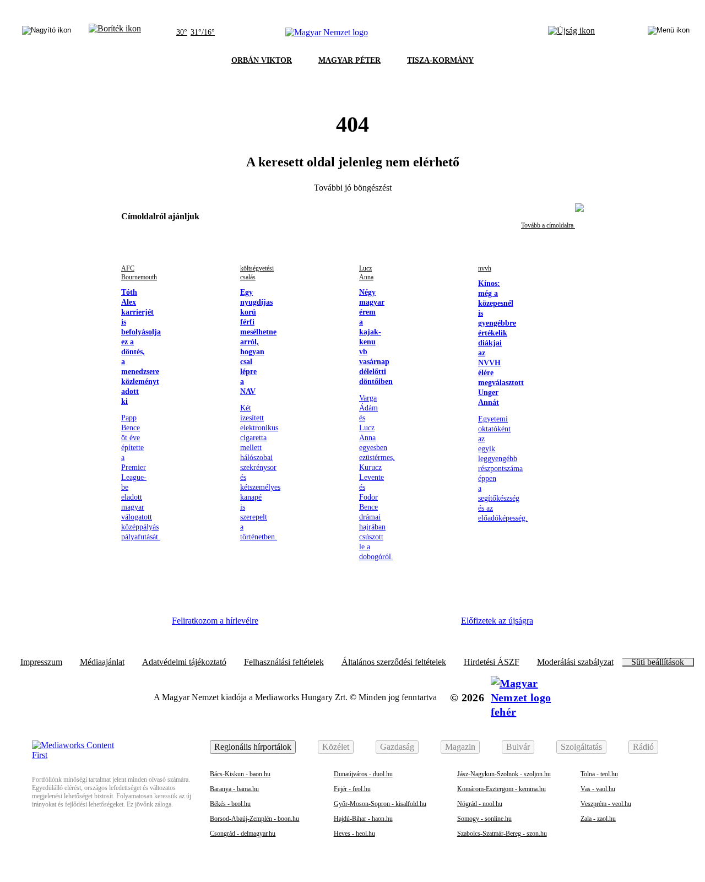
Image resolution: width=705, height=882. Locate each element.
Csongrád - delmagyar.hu (242, 833)
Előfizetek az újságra (497, 620)
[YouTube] (405, 625)
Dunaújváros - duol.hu (363, 774)
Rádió (643, 746)
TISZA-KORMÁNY (440, 60)
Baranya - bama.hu (234, 789)
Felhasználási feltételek (284, 662)
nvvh (484, 268)
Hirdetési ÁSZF (491, 662)
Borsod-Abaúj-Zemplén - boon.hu (254, 819)
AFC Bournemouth (139, 272)
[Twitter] (345, 625)
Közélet (335, 746)
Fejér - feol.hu (352, 789)
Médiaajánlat (102, 662)
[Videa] (374, 625)
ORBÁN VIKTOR (261, 60)
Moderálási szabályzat (575, 662)
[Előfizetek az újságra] (571, 32)
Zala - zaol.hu (598, 819)
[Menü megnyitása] (669, 32)
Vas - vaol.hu (598, 789)
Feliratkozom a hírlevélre (215, 620)
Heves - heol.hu (354, 833)
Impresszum (41, 662)
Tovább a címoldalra (548, 225)
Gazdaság (397, 746)
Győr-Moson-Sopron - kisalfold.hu (380, 804)
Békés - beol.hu (230, 804)
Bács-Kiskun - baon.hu (240, 774)
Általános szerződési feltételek (393, 662)
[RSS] (435, 625)
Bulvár (518, 746)
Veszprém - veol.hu (606, 804)
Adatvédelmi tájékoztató (184, 662)
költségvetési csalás (257, 272)
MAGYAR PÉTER (349, 60)
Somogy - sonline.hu (484, 819)
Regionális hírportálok (252, 746)
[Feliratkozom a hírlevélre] (114, 32)
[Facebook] (284, 625)
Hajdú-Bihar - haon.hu (363, 819)
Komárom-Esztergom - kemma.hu (501, 789)
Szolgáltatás (581, 746)
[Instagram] (314, 625)
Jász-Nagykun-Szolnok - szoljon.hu (504, 774)
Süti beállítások (657, 662)
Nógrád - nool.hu (479, 804)
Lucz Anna (366, 272)
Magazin (460, 746)
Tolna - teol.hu (599, 774)
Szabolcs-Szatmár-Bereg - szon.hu (502, 833)
